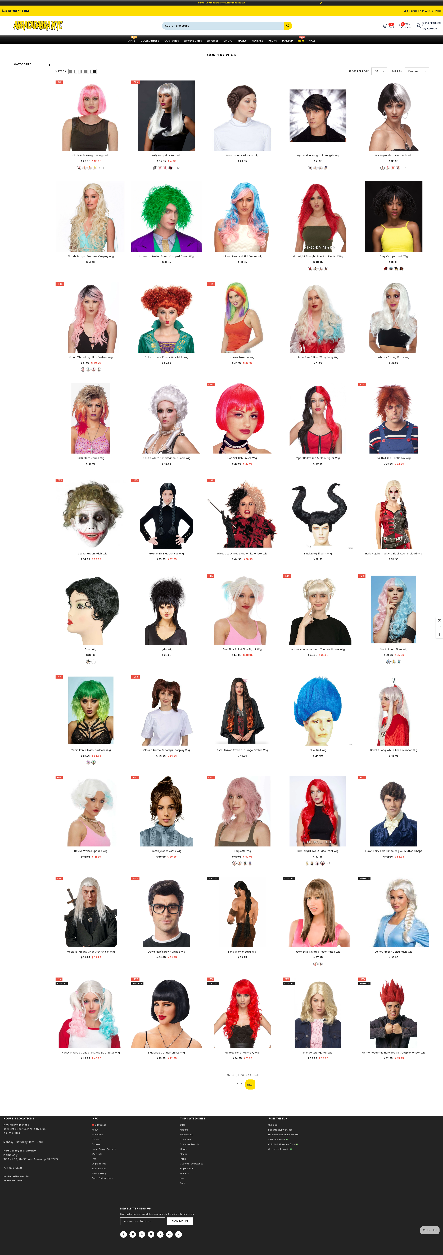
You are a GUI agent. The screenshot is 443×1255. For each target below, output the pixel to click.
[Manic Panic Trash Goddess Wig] (91, 710)
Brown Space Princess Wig (242, 155)
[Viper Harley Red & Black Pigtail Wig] (318, 418)
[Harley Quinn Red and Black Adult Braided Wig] (393, 514)
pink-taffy (317, 863)
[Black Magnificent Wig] (318, 514)
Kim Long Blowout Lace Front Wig (318, 851)
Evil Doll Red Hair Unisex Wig (394, 458)
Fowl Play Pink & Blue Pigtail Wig (242, 649)
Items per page (359, 71)
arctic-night (88, 369)
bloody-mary (310, 269)
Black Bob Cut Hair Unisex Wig (166, 1052)
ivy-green (245, 863)
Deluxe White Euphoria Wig (91, 851)
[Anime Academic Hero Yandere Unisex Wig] (318, 609)
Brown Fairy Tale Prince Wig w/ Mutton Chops (393, 851)
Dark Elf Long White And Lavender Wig (393, 750)
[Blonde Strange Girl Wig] (318, 1013)
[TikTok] (151, 1234)
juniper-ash (315, 269)
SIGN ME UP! (180, 1221)
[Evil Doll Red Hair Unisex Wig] (393, 418)
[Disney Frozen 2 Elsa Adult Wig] (393, 912)
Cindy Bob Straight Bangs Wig (91, 155)
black (88, 662)
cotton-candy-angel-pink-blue (388, 662)
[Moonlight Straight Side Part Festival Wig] (318, 216)
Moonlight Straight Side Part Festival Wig (318, 256)
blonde (93, 662)
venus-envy (93, 762)
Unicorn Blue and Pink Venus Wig (242, 256)
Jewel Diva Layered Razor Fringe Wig (318, 951)
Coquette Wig (242, 851)
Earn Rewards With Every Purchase (422, 10)
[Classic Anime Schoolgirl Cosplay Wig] (166, 710)
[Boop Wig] (91, 609)
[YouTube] (169, 1234)
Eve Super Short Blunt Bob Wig (393, 155)
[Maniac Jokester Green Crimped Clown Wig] (166, 216)
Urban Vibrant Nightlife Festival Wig (91, 357)
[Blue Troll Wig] (318, 710)
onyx (310, 168)
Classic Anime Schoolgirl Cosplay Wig (166, 750)
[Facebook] (123, 1234)
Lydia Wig (167, 649)
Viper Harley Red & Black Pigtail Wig (318, 458)
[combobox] (223, 26)
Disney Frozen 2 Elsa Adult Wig (393, 951)
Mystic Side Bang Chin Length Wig (318, 155)
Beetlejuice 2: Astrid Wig (166, 851)
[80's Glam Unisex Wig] (91, 418)
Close (321, 2)
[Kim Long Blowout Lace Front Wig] (318, 811)
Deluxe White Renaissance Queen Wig (167, 458)
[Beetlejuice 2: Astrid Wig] (166, 811)
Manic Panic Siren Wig (393, 649)
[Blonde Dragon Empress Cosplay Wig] (91, 216)
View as (61, 71)
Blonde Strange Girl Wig (317, 1052)
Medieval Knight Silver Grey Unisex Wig (91, 951)
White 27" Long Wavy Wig (393, 357)
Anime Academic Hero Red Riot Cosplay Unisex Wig (394, 1052)
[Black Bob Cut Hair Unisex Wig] (166, 1013)
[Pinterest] (142, 1234)
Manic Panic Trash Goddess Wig (91, 750)
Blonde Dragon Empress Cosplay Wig (91, 256)
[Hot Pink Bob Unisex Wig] (242, 418)
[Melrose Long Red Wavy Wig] (242, 1013)
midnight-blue (326, 168)
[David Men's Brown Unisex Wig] (166, 912)
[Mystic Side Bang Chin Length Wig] (318, 115)
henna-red (401, 269)
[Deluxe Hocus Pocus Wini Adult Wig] (166, 317)
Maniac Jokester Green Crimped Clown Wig (166, 256)
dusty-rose (234, 863)
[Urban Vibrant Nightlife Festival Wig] (91, 317)
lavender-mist (88, 762)
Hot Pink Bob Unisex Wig (242, 458)
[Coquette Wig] (242, 811)
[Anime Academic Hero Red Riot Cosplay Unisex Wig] (393, 1013)
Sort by (397, 71)
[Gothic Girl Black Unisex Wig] (166, 514)
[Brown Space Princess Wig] (242, 115)
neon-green (95, 168)
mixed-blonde (315, 964)
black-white (382, 168)
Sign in (425, 24)
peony (83, 369)
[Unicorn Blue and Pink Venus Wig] (242, 216)
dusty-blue (320, 269)
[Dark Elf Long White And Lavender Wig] (393, 710)
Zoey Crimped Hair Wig (393, 256)
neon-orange (89, 168)
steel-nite (99, 369)
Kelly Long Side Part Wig (166, 155)
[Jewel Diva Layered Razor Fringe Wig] (318, 912)
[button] (70, 71)
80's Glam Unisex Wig (91, 458)
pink (84, 168)
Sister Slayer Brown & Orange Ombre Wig (242, 750)
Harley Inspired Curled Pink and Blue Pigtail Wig (91, 1052)
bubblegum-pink (79, 168)
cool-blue (391, 269)
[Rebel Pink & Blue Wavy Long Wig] (318, 317)
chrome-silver (320, 168)
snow (155, 168)
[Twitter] (178, 1234)
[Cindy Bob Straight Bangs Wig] (91, 115)
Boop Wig (91, 649)
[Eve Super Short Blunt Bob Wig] (393, 115)
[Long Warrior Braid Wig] (242, 912)
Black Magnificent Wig (318, 553)
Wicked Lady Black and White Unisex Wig (242, 553)
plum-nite (93, 369)
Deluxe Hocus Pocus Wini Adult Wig (166, 357)
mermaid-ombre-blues (399, 662)
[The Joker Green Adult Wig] (91, 514)
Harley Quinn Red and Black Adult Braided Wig (393, 553)
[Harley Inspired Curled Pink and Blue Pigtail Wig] (91, 1013)
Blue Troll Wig (318, 750)
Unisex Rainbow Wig (242, 357)
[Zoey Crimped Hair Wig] (393, 216)
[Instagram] (132, 1234)
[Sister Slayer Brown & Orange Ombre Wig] (242, 710)
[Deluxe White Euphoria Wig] (91, 811)
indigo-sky (326, 269)
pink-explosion (170, 168)
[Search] (227, 26)
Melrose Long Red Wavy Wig (242, 1052)
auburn (398, 168)
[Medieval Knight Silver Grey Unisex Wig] (91, 912)
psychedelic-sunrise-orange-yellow (393, 662)
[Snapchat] (160, 1234)
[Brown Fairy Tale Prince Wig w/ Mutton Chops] (393, 811)
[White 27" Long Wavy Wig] (393, 317)
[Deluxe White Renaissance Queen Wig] (166, 418)
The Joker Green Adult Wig (90, 553)
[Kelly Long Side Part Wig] (166, 115)
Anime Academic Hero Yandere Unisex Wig (318, 649)
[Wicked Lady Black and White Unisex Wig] (242, 514)
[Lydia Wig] (166, 609)
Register (436, 23)
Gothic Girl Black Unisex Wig (166, 553)
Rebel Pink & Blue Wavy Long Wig (318, 357)
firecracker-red (386, 269)
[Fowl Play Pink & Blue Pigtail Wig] (242, 609)
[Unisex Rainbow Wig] (242, 317)
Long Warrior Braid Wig (242, 951)
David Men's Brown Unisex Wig (166, 951)
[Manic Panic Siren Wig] (393, 609)
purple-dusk (250, 863)
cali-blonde (312, 863)
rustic (239, 863)
